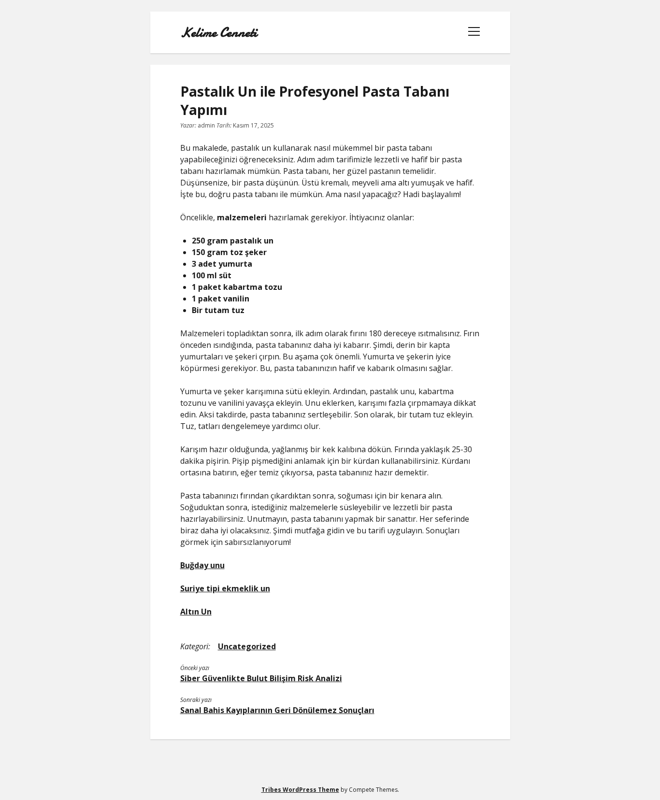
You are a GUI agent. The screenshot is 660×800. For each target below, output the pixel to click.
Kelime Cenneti (218, 32)
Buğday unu (202, 565)
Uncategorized (247, 646)
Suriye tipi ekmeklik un (225, 588)
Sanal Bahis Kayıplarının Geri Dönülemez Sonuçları (277, 710)
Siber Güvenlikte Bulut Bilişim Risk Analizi (261, 678)
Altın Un (196, 611)
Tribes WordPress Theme (300, 790)
